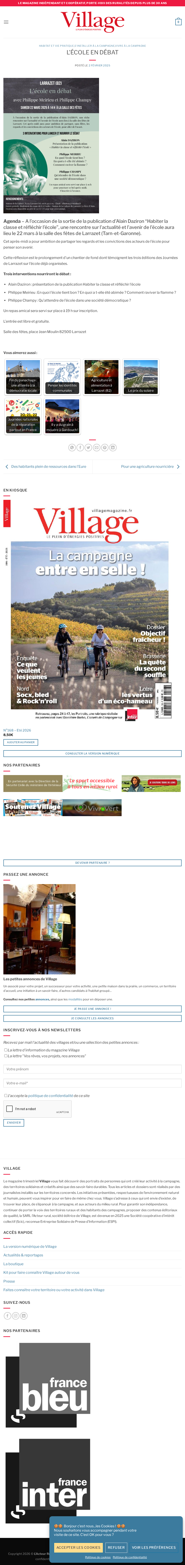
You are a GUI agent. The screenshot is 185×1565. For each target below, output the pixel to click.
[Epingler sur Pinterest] (105, 447)
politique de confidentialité (50, 1096)
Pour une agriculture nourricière (147, 466)
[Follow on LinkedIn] (24, 1316)
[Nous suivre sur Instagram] (15, 1316)
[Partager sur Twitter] (88, 447)
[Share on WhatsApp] (72, 447)
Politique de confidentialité (130, 1557)
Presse (9, 1281)
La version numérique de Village (30, 1246)
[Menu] (6, 22)
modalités (75, 999)
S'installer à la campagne (94, 45)
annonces (42, 999)
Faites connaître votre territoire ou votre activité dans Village (53, 1290)
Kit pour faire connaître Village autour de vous (41, 1272)
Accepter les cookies (78, 1548)
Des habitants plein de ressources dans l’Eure (48, 466)
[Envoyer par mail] (96, 447)
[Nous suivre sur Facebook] (7, 1316)
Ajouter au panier (21, 742)
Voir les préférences (154, 1548)
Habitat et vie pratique (56, 45)
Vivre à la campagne (130, 45)
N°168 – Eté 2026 (17, 730)
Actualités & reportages (23, 1255)
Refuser (116, 1548)
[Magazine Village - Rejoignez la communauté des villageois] (92, 22)
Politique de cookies (98, 1557)
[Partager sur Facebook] (80, 447)
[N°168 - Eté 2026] (89, 612)
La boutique (13, 1264)
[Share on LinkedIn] (113, 447)
